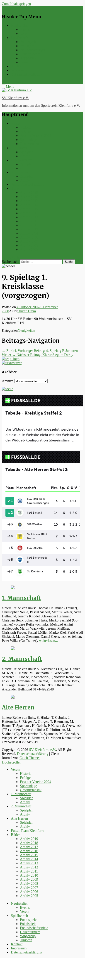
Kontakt (16, 66)
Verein (24, 34)
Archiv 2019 (29, 192)
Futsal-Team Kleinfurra (27, 184)
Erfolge (25, 131)
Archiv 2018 (29, 197)
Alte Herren (19, 172)
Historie (25, 127)
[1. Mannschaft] (13, 588)
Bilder (15, 188)
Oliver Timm (26, 311)
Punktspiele (28, 42)
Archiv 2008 (29, 237)
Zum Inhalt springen (16, 4)
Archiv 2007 (29, 241)
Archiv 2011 (29, 225)
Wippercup (28, 58)
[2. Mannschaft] (13, 649)
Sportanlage (28, 140)
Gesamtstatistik (30, 144)
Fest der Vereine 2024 (35, 136)
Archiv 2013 (29, 217)
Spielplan (26, 152)
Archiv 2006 (29, 245)
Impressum (19, 70)
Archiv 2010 (29, 229)
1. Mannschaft (21, 148)
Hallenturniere (30, 54)
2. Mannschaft (21, 160)
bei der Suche (11, 257)
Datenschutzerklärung (26, 74)
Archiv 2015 (29, 209)
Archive (7, 381)
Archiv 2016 (29, 205)
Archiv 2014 (29, 213)
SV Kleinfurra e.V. (15, 98)
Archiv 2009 (29, 233)
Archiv (25, 156)
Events (25, 29)
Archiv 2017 (29, 201)
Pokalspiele (28, 46)
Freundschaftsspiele (34, 50)
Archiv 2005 (29, 249)
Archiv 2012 (29, 221)
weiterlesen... (48, 641)
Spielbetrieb (19, 38)
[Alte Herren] (13, 697)
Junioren (26, 62)
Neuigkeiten (19, 25)
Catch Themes (29, 758)
